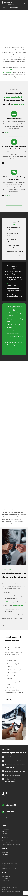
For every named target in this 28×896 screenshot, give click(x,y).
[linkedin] (9, 818)
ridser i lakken (10, 70)
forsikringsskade (7, 72)
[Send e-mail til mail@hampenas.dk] (14, 813)
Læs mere (20, 524)
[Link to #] (14, 114)
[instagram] (6, 818)
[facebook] (3, 818)
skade (12, 152)
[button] (14, 132)
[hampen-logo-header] (7, 2)
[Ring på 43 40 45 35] (14, 805)
